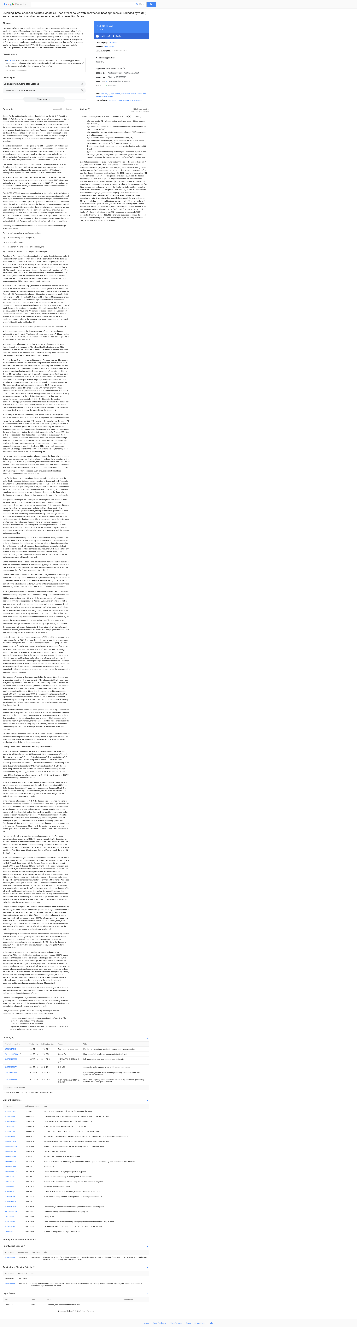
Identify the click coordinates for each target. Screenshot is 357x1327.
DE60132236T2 (11, 1131)
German (113, 43)
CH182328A (9, 1187)
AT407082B (9, 1192)
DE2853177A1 (10, 1156)
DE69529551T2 (11, 1171)
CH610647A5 (10, 1222)
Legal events (115, 94)
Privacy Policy (200, 1323)
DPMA (132, 100)
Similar (118, 36)
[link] (44, 63)
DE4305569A (10, 1257)
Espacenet (112, 100)
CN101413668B (11, 1059)
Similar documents (128, 94)
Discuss (139, 100)
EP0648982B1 (10, 1182)
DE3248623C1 (10, 1161)
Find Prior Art (104, 36)
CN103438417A (11, 1067)
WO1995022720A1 (12, 1054)
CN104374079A (11, 1072)
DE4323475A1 (10, 1049)
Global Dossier (123, 100)
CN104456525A (11, 1080)
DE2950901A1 (10, 1151)
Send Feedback (159, 1323)
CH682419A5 (10, 1197)
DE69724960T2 (11, 1136)
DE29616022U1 (11, 1146)
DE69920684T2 (11, 1116)
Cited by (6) (104, 94)
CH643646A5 (10, 1227)
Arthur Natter (108, 47)
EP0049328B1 (10, 1177)
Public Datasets (176, 1323)
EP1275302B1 (10, 1217)
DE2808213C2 (10, 1111)
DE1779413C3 (10, 1207)
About (146, 1323)
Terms (188, 1323)
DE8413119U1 (10, 1141)
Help (211, 1323)
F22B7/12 (11, 60)
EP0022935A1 (10, 1232)
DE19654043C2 (11, 1121)
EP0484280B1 (10, 1126)
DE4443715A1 (10, 1166)
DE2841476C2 (10, 1202)
